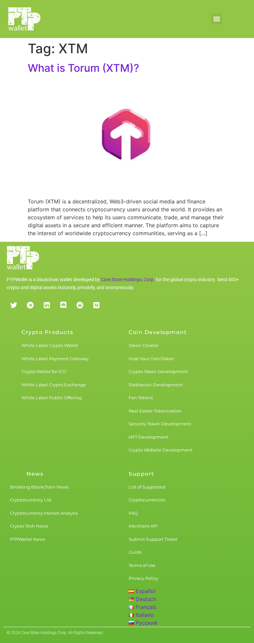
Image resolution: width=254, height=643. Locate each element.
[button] (216, 19)
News (34, 474)
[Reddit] (80, 305)
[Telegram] (30, 305)
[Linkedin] (47, 305)
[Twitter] (14, 305)
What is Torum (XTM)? (83, 68)
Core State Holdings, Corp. (128, 279)
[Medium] (96, 305)
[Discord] (63, 305)
